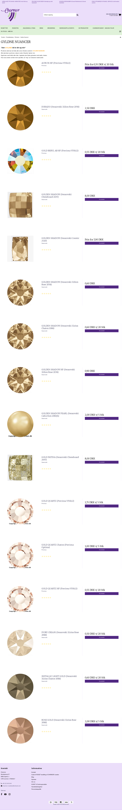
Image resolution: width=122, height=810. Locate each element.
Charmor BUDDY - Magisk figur (103, 28)
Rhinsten (15, 28)
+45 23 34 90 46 (7, 783)
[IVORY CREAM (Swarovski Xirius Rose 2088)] (20, 649)
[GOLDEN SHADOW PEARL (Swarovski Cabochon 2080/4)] (20, 430)
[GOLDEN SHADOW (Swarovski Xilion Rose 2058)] (20, 299)
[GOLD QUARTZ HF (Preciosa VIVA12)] (20, 605)
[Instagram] (9, 794)
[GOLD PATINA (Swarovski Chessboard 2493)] (20, 474)
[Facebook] (1, 794)
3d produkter (83, 28)
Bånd (41, 28)
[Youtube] (5, 794)
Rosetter (4, 28)
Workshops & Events (66, 28)
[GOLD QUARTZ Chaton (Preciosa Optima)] (20, 561)
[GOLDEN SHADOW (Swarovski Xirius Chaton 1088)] (20, 342)
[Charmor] (10, 15)
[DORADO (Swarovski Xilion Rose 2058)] (20, 123)
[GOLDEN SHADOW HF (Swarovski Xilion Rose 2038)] (20, 386)
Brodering (51, 28)
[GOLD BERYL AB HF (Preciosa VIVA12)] (20, 167)
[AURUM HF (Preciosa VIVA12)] (20, 80)
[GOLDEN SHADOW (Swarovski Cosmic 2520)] (20, 255)
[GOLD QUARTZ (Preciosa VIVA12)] (20, 517)
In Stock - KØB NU (7, 31)
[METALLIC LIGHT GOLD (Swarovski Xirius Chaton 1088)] (20, 693)
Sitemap (3, 790)
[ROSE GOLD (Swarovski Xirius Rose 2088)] (20, 736)
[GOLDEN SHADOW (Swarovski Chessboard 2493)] (20, 211)
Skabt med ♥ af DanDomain (61, 804)
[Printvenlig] (120, 37)
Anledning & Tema (29, 28)
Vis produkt (101, 68)
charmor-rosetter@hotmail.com (12, 786)
